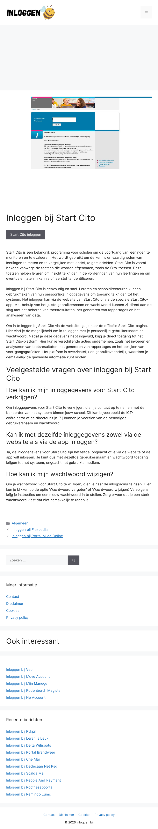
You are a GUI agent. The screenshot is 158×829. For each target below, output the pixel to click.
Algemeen (20, 523)
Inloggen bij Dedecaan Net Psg (31, 766)
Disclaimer (14, 604)
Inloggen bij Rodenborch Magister (34, 690)
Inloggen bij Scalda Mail (25, 773)
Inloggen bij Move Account (28, 676)
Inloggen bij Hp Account (25, 697)
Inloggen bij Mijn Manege (26, 683)
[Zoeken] (73, 560)
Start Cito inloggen (25, 234)
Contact (12, 597)
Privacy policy (17, 617)
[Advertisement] (79, 55)
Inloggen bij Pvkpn (21, 731)
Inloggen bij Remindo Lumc (28, 794)
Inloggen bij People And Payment (33, 780)
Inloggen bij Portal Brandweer (30, 752)
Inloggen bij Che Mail (23, 759)
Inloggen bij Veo (19, 669)
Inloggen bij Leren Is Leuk (27, 738)
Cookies (12, 610)
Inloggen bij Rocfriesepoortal (29, 787)
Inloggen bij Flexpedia (30, 530)
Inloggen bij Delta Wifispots (28, 745)
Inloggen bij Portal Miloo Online (37, 536)
